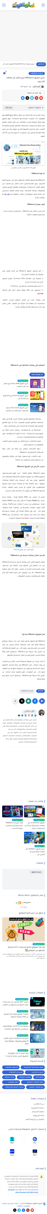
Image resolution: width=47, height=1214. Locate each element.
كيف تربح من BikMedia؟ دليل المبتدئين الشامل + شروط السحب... (14, 825)
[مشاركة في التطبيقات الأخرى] (15, 701)
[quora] (28, 1210)
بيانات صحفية (9, 1077)
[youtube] (32, 1210)
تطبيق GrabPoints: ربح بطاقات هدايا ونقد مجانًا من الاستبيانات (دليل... (34, 825)
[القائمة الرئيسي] (43, 5)
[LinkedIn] (32, 715)
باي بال (7, 194)
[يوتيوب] (41, 98)
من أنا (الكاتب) (39, 1104)
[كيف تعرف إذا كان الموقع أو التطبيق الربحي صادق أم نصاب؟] (37, 1053)
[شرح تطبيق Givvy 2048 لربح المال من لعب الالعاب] (37, 383)
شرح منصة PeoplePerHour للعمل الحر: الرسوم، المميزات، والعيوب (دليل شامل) (18, 64)
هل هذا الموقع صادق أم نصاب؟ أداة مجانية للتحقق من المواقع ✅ (26, 949)
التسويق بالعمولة (12, 1067)
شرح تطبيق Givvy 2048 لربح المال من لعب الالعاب (15, 385)
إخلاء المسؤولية (38, 1115)
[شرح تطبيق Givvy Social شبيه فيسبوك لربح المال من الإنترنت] (37, 407)
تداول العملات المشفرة (35, 1082)
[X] (27, 98)
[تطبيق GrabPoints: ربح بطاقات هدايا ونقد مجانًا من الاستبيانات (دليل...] (34, 811)
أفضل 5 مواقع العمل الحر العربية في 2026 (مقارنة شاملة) (16, 1015)
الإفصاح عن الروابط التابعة (35, 1119)
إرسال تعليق (36, 872)
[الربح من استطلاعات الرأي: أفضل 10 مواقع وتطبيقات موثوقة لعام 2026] (37, 1038)
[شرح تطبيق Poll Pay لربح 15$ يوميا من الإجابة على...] (37, 395)
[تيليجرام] (32, 98)
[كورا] (36, 98)
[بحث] (3, 5)
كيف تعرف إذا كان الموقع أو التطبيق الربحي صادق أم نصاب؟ (16, 1055)
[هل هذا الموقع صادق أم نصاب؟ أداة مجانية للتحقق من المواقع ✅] (23, 929)
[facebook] (23, 1210)
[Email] (19, 715)
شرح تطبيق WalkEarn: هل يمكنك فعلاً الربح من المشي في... (35, 852)
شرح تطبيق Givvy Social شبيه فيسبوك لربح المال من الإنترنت (16, 409)
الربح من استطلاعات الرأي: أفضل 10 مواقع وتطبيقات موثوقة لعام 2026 (16, 1041)
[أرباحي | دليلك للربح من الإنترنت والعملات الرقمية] (23, 5)
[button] (35, 701)
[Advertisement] (23, 36)
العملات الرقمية (25, 1077)
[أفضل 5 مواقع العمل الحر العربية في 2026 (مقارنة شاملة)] (37, 1014)
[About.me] (35, 715)
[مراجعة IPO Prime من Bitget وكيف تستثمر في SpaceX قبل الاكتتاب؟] (37, 1026)
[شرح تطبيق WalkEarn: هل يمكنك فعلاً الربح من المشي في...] (34, 838)
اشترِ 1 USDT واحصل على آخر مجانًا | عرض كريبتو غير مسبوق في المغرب (15, 1003)
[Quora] (29, 715)
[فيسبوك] (23, 98)
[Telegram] (22, 715)
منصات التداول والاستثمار (14, 1087)
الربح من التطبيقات (36, 73)
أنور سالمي (36, 87)
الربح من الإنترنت (37, 1072)
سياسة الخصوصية (37, 1108)
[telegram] (19, 1210)
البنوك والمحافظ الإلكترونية (33, 1067)
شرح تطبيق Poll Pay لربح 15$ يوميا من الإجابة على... (15, 397)
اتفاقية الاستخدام (38, 1112)
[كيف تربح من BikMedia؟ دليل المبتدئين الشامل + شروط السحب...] (12, 811)
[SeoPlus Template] (44, 1203)
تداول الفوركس (13, 1082)
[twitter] (14, 1210)
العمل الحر (39, 1077)
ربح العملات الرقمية (36, 1087)
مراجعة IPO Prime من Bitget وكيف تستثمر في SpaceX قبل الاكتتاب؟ (15, 1028)
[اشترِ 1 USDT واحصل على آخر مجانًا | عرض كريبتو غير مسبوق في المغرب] (37, 1001)
